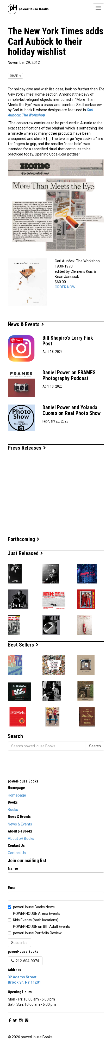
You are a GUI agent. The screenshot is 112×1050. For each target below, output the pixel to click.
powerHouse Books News (34, 907)
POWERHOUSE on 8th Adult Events (41, 926)
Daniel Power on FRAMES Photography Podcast (69, 375)
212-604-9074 (26, 961)
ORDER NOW (65, 287)
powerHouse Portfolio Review (37, 933)
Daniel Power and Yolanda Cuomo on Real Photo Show (71, 410)
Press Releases (25, 448)
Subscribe (19, 943)
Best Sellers (21, 645)
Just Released (24, 553)
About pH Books (21, 838)
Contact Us (17, 853)
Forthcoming (22, 539)
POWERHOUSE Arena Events (36, 913)
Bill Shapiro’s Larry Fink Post (67, 341)
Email (12, 888)
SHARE (14, 76)
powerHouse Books (23, 781)
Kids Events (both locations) (35, 920)
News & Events (24, 324)
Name (13, 868)
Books (13, 809)
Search (95, 746)
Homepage (17, 795)
